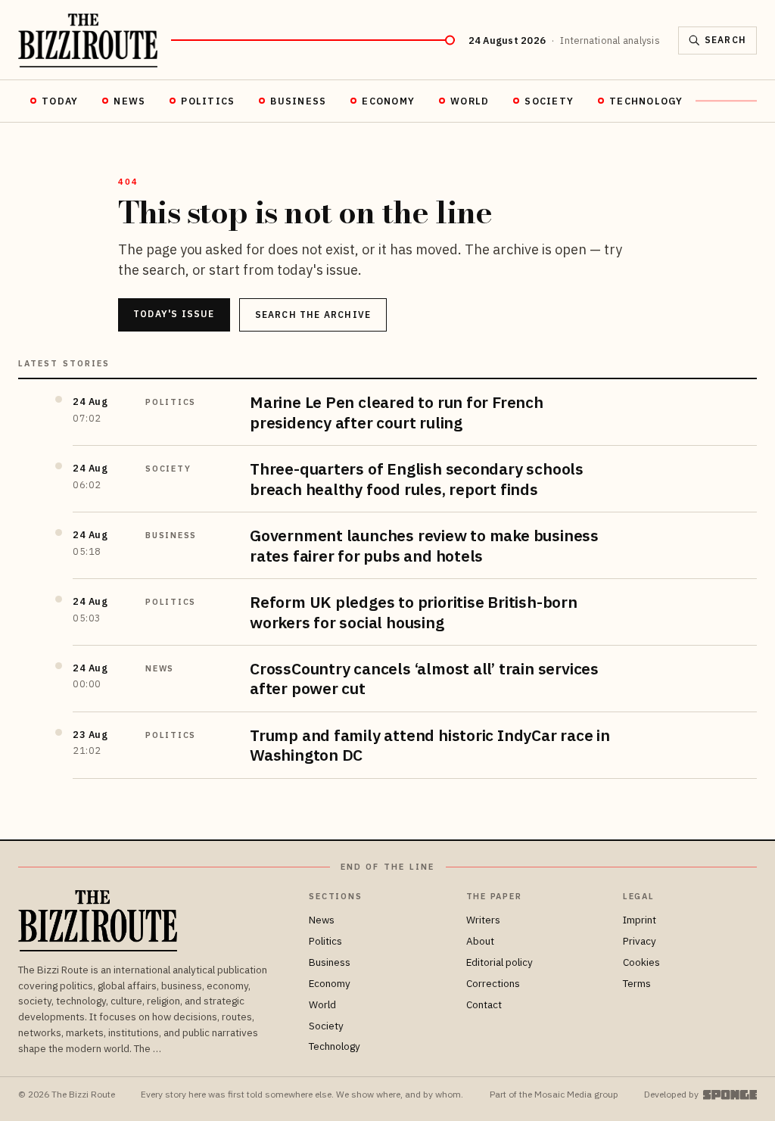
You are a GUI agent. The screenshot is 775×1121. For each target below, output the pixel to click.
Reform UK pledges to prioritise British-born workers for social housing (413, 611)
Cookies (641, 962)
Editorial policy (499, 962)
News (129, 101)
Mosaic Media (563, 1094)
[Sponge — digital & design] (730, 1095)
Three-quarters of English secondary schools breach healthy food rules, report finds (417, 478)
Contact (484, 1004)
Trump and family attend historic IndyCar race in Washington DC (430, 744)
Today (60, 101)
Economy (388, 101)
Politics (208, 101)
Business (298, 101)
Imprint (639, 919)
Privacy (639, 941)
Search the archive (313, 314)
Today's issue (174, 313)
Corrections (493, 983)
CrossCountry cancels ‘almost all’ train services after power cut (424, 678)
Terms (637, 983)
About (480, 941)
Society (549, 101)
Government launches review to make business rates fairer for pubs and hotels (424, 545)
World (469, 101)
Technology (646, 101)
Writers (483, 919)
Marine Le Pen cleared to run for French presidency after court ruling (396, 411)
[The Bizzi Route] (87, 40)
